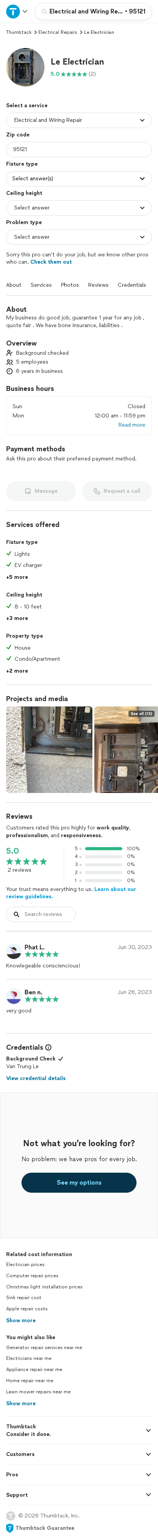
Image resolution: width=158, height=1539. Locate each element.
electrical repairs (57, 32)
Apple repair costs (27, 1308)
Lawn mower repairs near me (38, 1391)
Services (41, 285)
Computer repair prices (32, 1275)
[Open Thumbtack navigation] (17, 11)
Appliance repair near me (34, 1369)
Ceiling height (24, 193)
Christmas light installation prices (44, 1287)
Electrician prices (25, 1264)
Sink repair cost (23, 1297)
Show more (21, 1320)
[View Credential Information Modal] (47, 1047)
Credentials (132, 285)
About (13, 285)
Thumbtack (18, 32)
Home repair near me (29, 1380)
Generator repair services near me (44, 1347)
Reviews (98, 285)
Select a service (27, 105)
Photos (70, 285)
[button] (25, 67)
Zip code (18, 134)
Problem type (24, 222)
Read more (131, 425)
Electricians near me (28, 1358)
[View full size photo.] (49, 749)
